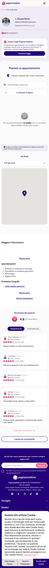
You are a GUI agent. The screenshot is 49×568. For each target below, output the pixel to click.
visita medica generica (15, 286)
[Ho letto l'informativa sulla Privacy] (2, 471)
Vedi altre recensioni (23, 430)
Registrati (41, 466)
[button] (24, 193)
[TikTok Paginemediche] (31, 494)
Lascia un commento (24, 439)
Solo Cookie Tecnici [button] (9, 562)
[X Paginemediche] (18, 494)
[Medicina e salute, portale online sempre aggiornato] (11, 3)
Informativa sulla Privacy (20, 471)
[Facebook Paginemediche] (12, 494)
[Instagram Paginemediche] (25, 494)
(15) (33, 329)
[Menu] (44, 3)
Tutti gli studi (9, 163)
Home (3, 10)
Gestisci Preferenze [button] (25, 562)
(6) (16, 329)
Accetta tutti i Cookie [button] (41, 562)
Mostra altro (24, 258)
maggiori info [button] (30, 554)
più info (32, 25)
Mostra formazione (24, 298)
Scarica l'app (24, 53)
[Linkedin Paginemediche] (37, 494)
